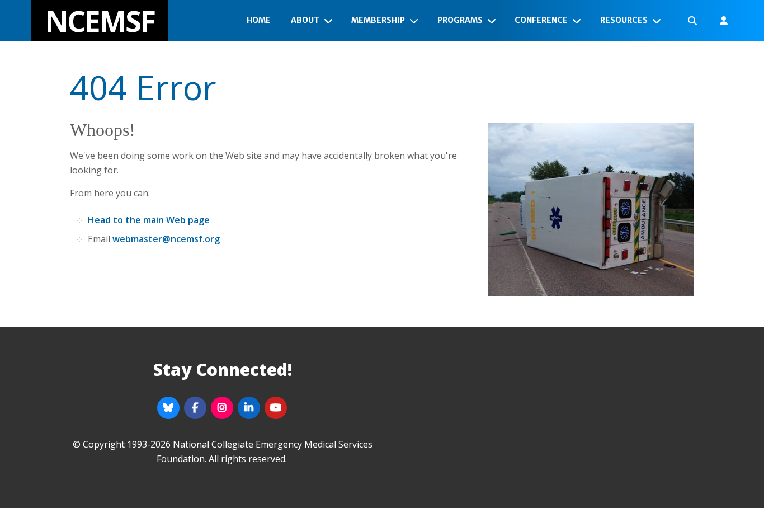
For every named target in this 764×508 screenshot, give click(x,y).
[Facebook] (195, 408)
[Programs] (494, 21)
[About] (330, 21)
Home (259, 20)
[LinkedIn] (249, 408)
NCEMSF (99, 20)
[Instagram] (222, 408)
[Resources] (659, 21)
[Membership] (416, 21)
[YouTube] (276, 408)
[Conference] (579, 21)
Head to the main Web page (149, 220)
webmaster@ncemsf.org (166, 239)
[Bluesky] (168, 408)
